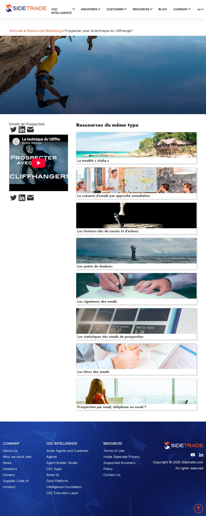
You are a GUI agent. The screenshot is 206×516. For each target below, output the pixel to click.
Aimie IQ (52, 475)
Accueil (17, 31)
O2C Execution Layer (62, 493)
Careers (9, 475)
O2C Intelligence (61, 11)
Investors (10, 469)
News (7, 463)
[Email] (30, 130)
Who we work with (17, 457)
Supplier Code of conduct (16, 484)
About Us (10, 451)
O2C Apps (54, 469)
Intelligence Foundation (64, 487)
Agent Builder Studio (62, 463)
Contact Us (112, 475)
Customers (115, 9)
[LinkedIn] (22, 130)
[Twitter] (13, 130)
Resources (141, 9)
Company (180, 9)
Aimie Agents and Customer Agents (67, 454)
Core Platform (57, 481)
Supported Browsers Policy (119, 466)
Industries (89, 9)
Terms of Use (113, 451)
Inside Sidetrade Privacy (121, 457)
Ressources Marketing (44, 31)
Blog (163, 9)
